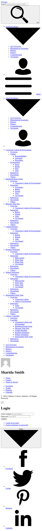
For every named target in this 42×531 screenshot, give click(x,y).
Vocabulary (14, 57)
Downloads (14, 175)
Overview (14, 152)
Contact (8, 380)
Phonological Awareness (19, 48)
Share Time (19, 262)
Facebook (9, 386)
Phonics (13, 51)
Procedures (19, 160)
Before (17, 189)
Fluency (13, 53)
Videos (12, 177)
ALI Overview (15, 46)
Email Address (6, 414)
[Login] (23, 75)
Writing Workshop (21, 335)
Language (18, 158)
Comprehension (16, 55)
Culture (13, 154)
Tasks (17, 306)
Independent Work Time (24, 337)
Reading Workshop (22, 333)
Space (17, 164)
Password (4, 416)
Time (17, 171)
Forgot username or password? (17, 425)
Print (16, 169)
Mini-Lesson (19, 258)
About (8, 378)
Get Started (19, 196)
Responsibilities (20, 156)
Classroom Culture (22, 299)
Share (21, 429)
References (14, 173)
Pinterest (9, 390)
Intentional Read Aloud (23, 326)
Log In (4, 419)
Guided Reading (21, 330)
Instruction (14, 185)
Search (3, 4)
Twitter (8, 388)
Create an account (12, 423)
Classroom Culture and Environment (23, 323)
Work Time (19, 260)
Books (17, 167)
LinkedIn (9, 392)
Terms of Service (12, 382)
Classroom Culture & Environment (28, 183)
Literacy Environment (23, 301)
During (17, 191)
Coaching (13, 320)
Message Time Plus (22, 328)
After (17, 193)
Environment (15, 162)
